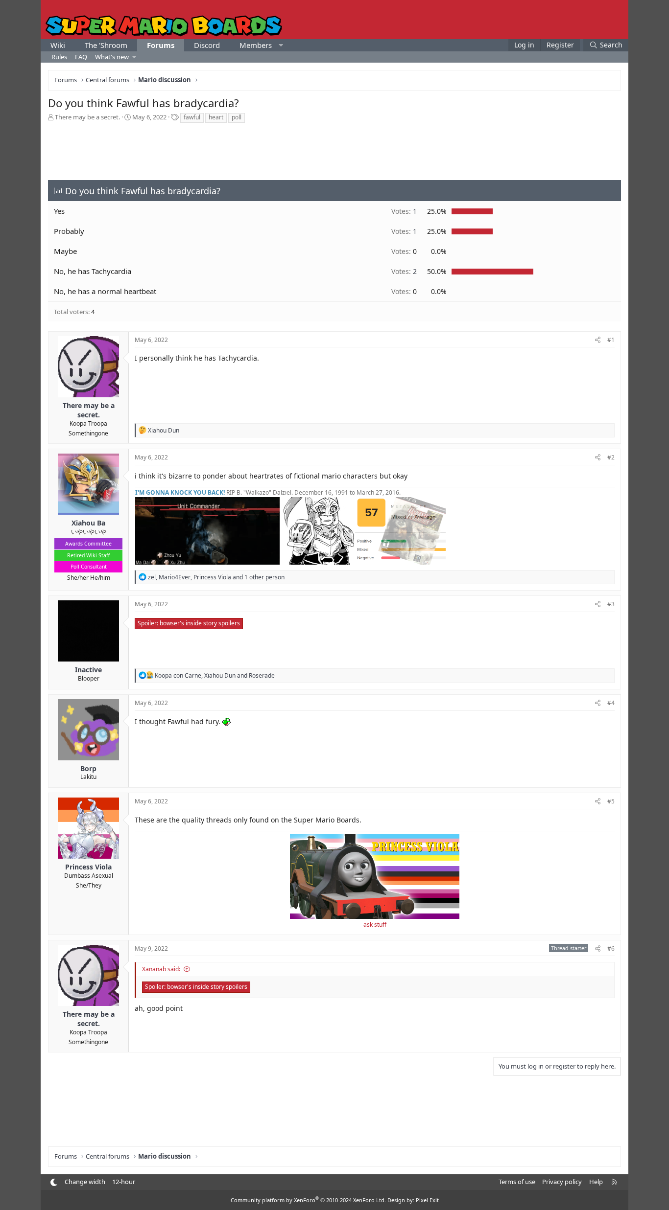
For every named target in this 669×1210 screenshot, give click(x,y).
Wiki (57, 45)
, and (215, 675)
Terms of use (517, 1181)
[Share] (598, 340)
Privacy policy (562, 1181)
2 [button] (404, 271)
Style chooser (53, 1182)
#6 (611, 948)
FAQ (81, 56)
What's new (112, 56)
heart (216, 117)
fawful (192, 117)
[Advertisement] (334, 151)
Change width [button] (85, 1181)
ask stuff (374, 924)
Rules (59, 56)
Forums (160, 45)
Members (255, 45)
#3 (611, 604)
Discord (207, 45)
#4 (611, 703)
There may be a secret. (87, 117)
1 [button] (404, 211)
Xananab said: (161, 969)
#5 (611, 801)
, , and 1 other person (216, 577)
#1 (611, 340)
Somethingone (88, 433)
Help (596, 1181)
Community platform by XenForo (308, 1200)
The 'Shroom (106, 45)
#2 (611, 457)
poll (236, 117)
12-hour (123, 1181)
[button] (280, 45)
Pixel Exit (427, 1200)
